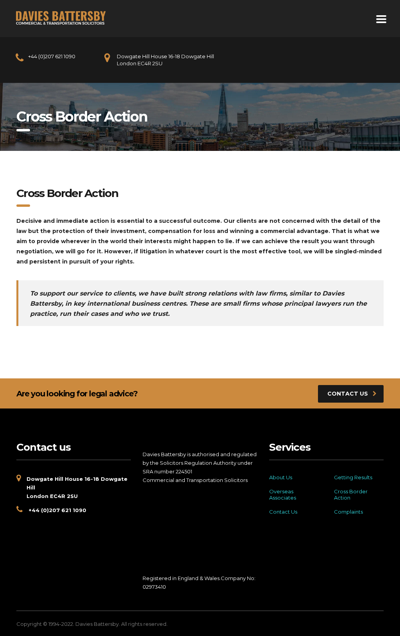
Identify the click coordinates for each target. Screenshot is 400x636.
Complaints (348, 512)
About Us (280, 477)
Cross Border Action (351, 494)
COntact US (347, 393)
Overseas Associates (282, 494)
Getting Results (353, 477)
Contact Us (283, 512)
